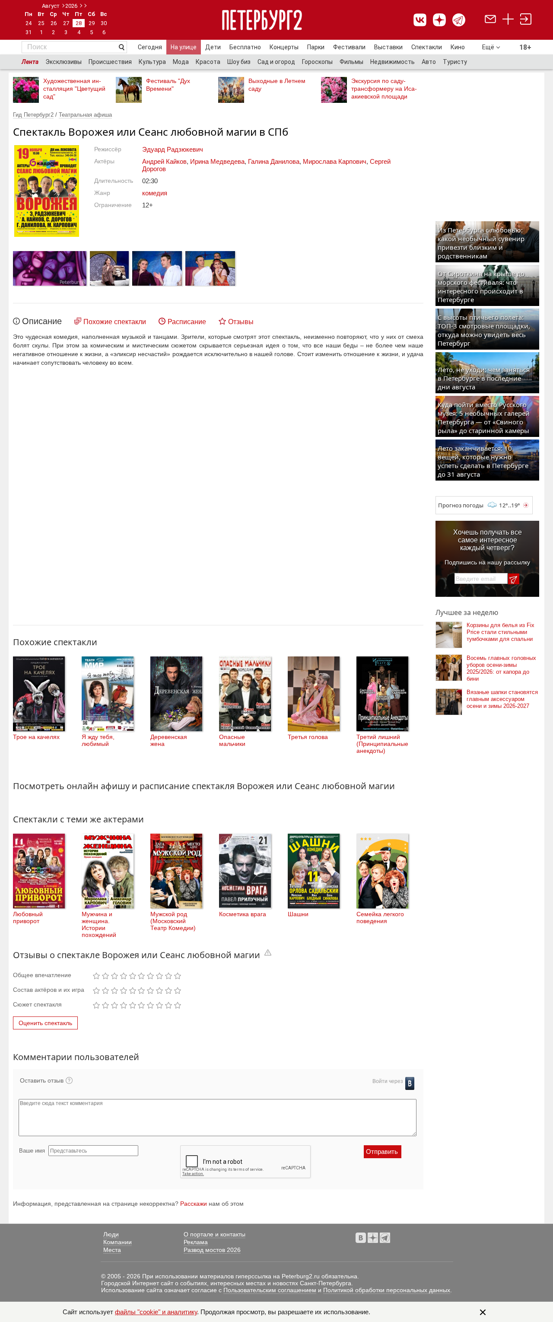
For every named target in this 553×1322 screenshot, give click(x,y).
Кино (458, 47)
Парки (315, 47)
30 (104, 23)
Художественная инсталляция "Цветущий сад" (74, 88)
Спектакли (426, 47)
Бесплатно (245, 47)
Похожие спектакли (114, 321)
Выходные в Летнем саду (276, 84)
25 (41, 23)
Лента (30, 61)
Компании (117, 1242)
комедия (154, 193)
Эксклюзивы (63, 61)
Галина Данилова (273, 161)
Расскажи (193, 1203)
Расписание (187, 321)
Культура (152, 61)
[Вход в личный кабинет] (525, 20)
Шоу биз (239, 61)
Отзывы (241, 321)
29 (92, 23)
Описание (42, 321)
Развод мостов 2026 (212, 1249)
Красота (208, 61)
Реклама (196, 1242)
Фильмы (351, 61)
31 (28, 32)
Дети (213, 47)
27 (66, 23)
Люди (111, 1234)
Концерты (284, 47)
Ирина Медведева (217, 161)
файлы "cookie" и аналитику (156, 1312)
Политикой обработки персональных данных (386, 1290)
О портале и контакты (214, 1234)
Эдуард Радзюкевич (172, 149)
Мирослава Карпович (334, 161)
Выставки (388, 47)
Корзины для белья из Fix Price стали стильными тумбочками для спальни (500, 632)
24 (28, 23)
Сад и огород (276, 61)
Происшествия (110, 61)
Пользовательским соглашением (269, 1290)
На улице (184, 47)
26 (54, 23)
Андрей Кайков (164, 161)
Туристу (455, 61)
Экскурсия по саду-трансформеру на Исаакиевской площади (384, 88)
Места (112, 1249)
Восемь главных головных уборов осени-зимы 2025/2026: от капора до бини (501, 668)
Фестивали (349, 47)
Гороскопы (317, 61)
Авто (429, 61)
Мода (181, 61)
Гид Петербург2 (33, 114)
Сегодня (150, 47)
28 (79, 23)
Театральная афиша (85, 114)
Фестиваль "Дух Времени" (168, 84)
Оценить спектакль (45, 1022)
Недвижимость (392, 61)
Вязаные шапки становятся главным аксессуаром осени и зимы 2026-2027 (502, 699)
